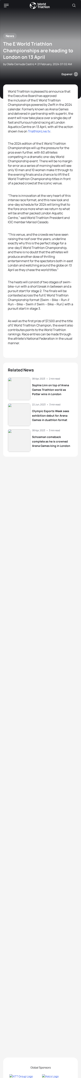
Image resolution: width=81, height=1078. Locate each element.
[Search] (74, 5)
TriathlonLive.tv (39, 131)
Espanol (67, 74)
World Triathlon (40, 5)
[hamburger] (6, 5)
